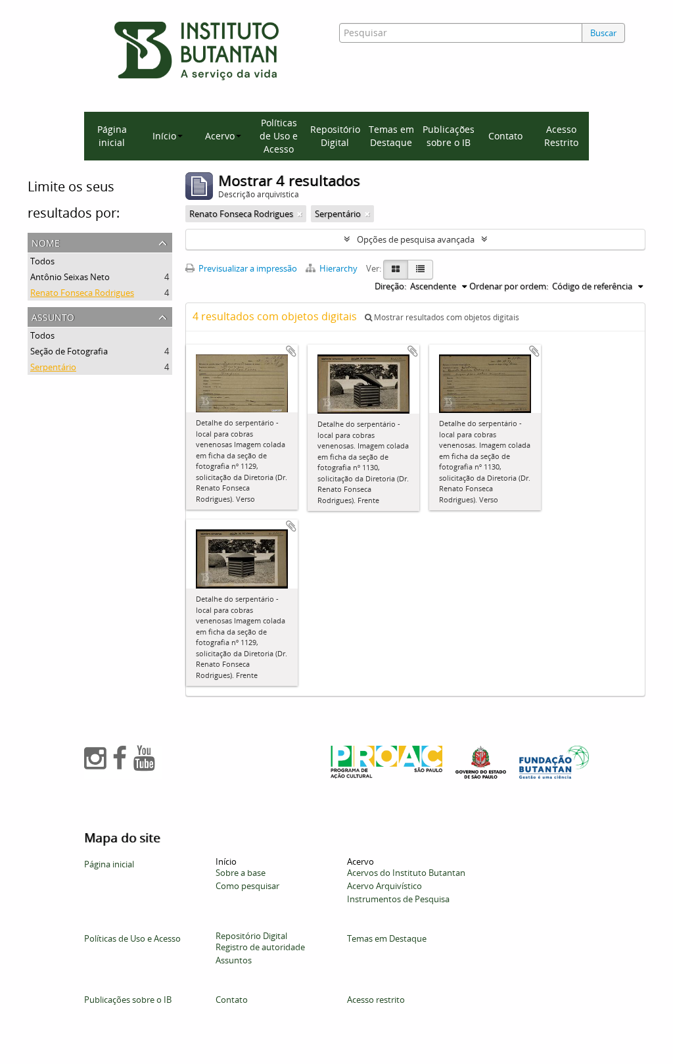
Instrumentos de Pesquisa (398, 899)
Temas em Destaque (391, 136)
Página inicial (112, 136)
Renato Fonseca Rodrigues (82, 293)
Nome (46, 242)
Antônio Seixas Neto (70, 277)
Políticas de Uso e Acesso (279, 135)
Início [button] (164, 136)
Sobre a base (241, 873)
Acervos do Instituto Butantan (406, 873)
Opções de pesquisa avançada (416, 239)
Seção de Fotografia (69, 351)
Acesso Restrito (561, 136)
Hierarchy (338, 268)
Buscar (603, 33)
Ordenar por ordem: (508, 286)
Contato (505, 136)
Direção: (390, 286)
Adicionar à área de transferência (291, 351)
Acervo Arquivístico (384, 886)
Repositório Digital (335, 136)
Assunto (53, 316)
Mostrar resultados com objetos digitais (445, 317)
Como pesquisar (247, 886)
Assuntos (234, 960)
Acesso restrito (376, 999)
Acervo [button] (220, 136)
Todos (42, 261)
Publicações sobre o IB (449, 136)
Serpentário (53, 367)
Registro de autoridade (260, 947)
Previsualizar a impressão (247, 268)
